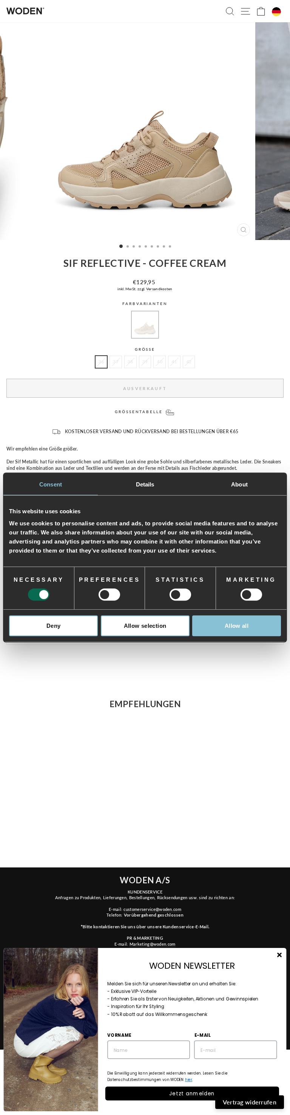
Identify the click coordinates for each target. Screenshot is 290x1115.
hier (188, 1079)
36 (101, 361)
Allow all (236, 626)
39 (145, 361)
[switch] (109, 594)
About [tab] (239, 484)
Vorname (119, 1035)
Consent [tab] (50, 484)
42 (189, 361)
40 (159, 361)
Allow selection (145, 626)
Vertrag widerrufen (249, 1102)
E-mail (202, 1035)
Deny (53, 626)
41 (174, 361)
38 (130, 361)
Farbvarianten (144, 304)
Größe (145, 349)
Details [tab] (145, 484)
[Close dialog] (279, 955)
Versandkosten (159, 288)
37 (116, 361)
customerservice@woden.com (152, 909)
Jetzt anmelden (192, 1093)
